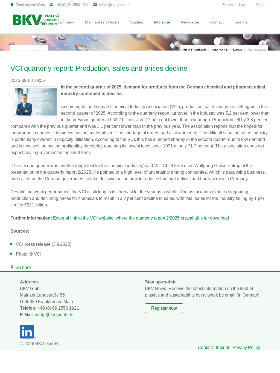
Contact (205, 347)
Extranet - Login (234, 5)
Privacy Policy (246, 347)
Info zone (220, 50)
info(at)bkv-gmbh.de (54, 314)
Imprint (222, 347)
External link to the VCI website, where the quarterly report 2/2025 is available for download (141, 218)
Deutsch (262, 5)
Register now (164, 308)
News (237, 50)
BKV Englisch (194, 50)
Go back (23, 267)
